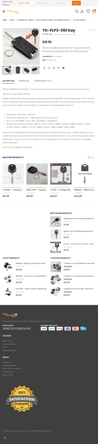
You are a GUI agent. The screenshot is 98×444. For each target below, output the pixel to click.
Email (63, 68)
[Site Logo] (14, 11)
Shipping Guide (9, 344)
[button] (5, 11)
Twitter (49, 68)
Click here (7, 147)
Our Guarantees (9, 365)
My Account (7, 341)
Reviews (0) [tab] (24, 81)
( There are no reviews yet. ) (65, 34)
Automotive (6, 188)
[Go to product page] (13, 174)
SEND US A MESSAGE (17, 329)
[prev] (90, 30)
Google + (59, 68)
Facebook (44, 68)
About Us (6, 362)
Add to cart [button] (19, 167)
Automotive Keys (16, 188)
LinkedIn (54, 68)
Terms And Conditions (12, 368)
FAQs (5, 347)
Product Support (9, 350)
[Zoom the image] (10, 314)
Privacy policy (8, 372)
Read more (91, 167)
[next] (93, 30)
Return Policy (8, 375)
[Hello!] (82, 11)
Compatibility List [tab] (43, 81)
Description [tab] (8, 81)
